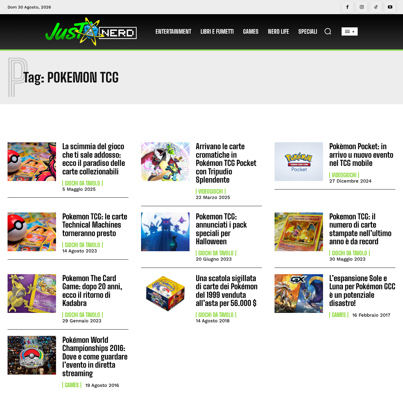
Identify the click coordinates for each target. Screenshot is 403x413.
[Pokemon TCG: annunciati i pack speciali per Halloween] (165, 231)
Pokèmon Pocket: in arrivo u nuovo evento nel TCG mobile (361, 154)
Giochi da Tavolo (82, 183)
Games (339, 315)
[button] (327, 31)
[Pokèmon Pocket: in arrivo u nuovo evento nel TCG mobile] (299, 161)
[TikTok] (375, 7)
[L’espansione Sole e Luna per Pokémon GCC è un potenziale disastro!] (299, 293)
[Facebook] (347, 7)
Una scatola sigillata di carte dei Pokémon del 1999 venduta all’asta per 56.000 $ (227, 291)
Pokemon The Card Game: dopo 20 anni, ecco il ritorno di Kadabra (92, 291)
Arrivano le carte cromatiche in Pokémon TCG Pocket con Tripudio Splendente (226, 163)
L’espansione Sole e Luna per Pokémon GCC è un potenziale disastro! (362, 291)
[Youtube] (389, 7)
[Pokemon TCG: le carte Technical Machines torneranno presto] (32, 231)
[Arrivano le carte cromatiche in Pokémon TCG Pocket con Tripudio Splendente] (165, 161)
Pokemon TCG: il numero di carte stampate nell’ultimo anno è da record (360, 229)
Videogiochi (210, 191)
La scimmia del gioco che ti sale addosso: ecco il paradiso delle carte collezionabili (93, 159)
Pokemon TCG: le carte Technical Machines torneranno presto (94, 225)
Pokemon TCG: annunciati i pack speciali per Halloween (221, 229)
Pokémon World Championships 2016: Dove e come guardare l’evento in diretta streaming (95, 356)
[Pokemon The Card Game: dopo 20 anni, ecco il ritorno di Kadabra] (32, 293)
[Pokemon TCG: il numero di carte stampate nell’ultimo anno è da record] (299, 231)
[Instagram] (361, 7)
